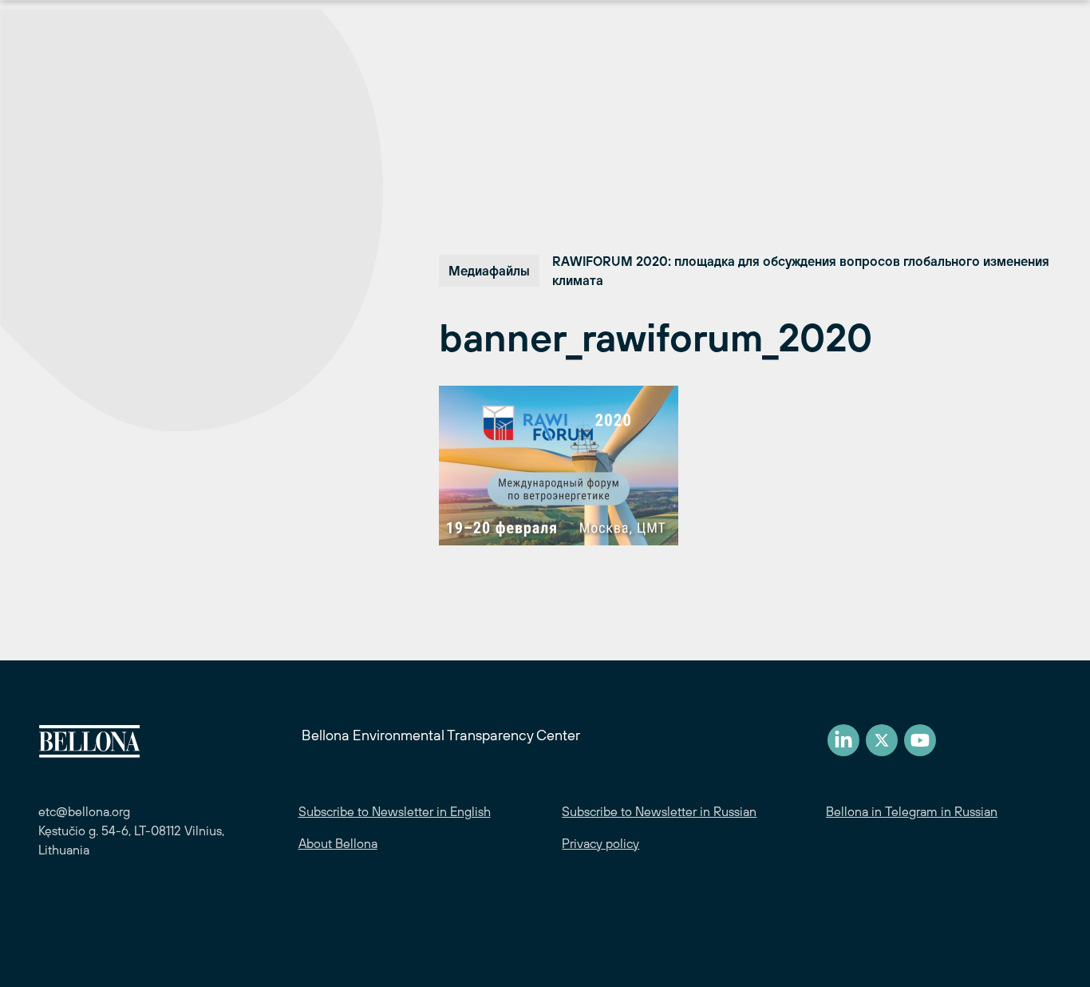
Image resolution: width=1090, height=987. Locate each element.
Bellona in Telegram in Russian (911, 811)
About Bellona (337, 843)
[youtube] (920, 740)
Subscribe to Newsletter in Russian (659, 811)
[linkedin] (843, 740)
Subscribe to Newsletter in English (394, 811)
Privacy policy (600, 843)
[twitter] (882, 740)
